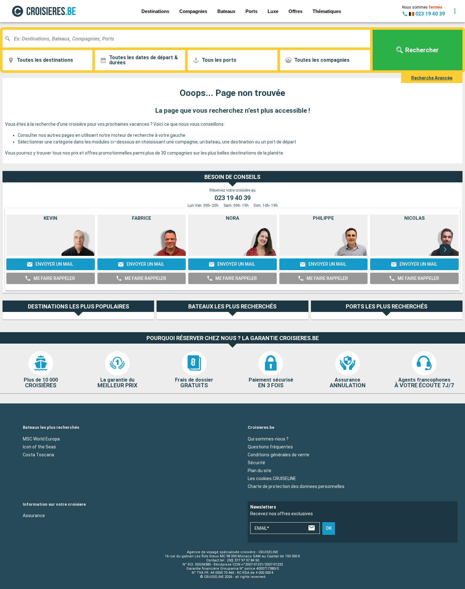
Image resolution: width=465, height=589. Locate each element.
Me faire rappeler (54, 278)
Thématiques (327, 11)
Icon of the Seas (39, 446)
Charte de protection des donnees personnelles (296, 486)
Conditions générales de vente (278, 454)
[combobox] (188, 39)
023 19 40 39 (232, 198)
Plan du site (259, 470)
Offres (295, 11)
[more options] (455, 11)
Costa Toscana (38, 454)
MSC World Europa (41, 438)
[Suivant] (445, 249)
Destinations (155, 11)
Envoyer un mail (54, 264)
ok (329, 528)
